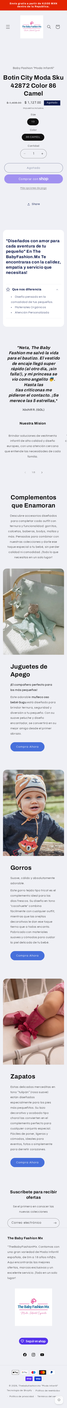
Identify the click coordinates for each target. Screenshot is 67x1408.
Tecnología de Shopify (19, 1391)
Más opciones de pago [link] (33, 188)
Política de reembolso (48, 1391)
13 (35, 122)
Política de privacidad (21, 1396)
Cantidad (33, 146)
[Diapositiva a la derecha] (42, 472)
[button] (8, 26)
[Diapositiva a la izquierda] (25, 472)
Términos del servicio (49, 1396)
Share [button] (36, 204)
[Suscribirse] (55, 1222)
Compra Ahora (27, 746)
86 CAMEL (35, 138)
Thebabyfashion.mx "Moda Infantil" (38, 1386)
